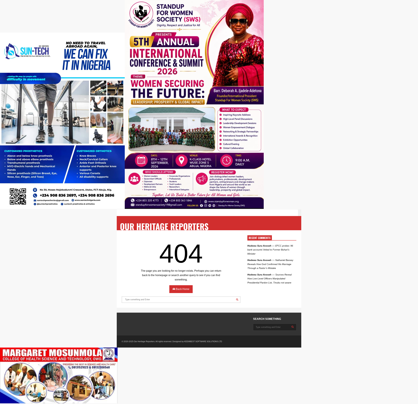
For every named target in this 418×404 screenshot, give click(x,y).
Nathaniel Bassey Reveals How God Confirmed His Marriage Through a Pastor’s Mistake (270, 264)
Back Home (182, 289)
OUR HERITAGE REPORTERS (164, 226)
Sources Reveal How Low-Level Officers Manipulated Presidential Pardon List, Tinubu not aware (269, 278)
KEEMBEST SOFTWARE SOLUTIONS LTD (203, 341)
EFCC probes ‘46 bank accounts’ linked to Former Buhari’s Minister (270, 249)
